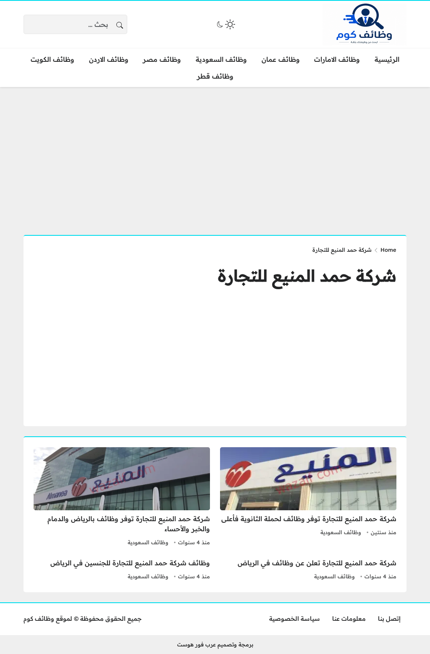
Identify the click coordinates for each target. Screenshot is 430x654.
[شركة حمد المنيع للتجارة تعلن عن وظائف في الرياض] (308, 570)
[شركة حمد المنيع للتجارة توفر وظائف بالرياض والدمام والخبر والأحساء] (122, 497)
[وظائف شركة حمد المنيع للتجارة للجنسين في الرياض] (122, 570)
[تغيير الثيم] (225, 24)
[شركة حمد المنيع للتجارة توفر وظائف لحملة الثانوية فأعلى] (308, 497)
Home (388, 249)
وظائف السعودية (340, 532)
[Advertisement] (215, 156)
